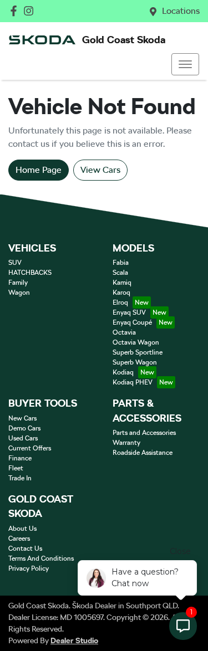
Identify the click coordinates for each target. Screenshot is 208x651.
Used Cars (23, 438)
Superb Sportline (138, 352)
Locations (181, 11)
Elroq (120, 302)
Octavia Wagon (136, 342)
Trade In (20, 478)
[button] (185, 64)
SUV (15, 262)
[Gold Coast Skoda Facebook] (15, 11)
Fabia (121, 262)
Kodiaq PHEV (133, 382)
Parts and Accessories (144, 433)
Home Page (39, 170)
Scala (120, 272)
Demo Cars (24, 428)
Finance (20, 458)
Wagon (19, 292)
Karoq (121, 292)
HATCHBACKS (30, 272)
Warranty (126, 443)
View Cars (100, 170)
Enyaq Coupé (132, 322)
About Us (22, 528)
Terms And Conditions (41, 558)
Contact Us (25, 548)
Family (18, 282)
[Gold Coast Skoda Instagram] (30, 11)
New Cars (22, 418)
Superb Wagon (135, 362)
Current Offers (29, 448)
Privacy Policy (28, 568)
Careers (19, 538)
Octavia (124, 332)
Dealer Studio (74, 640)
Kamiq (122, 282)
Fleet (15, 468)
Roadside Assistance (143, 453)
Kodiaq (123, 372)
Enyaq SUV (129, 312)
